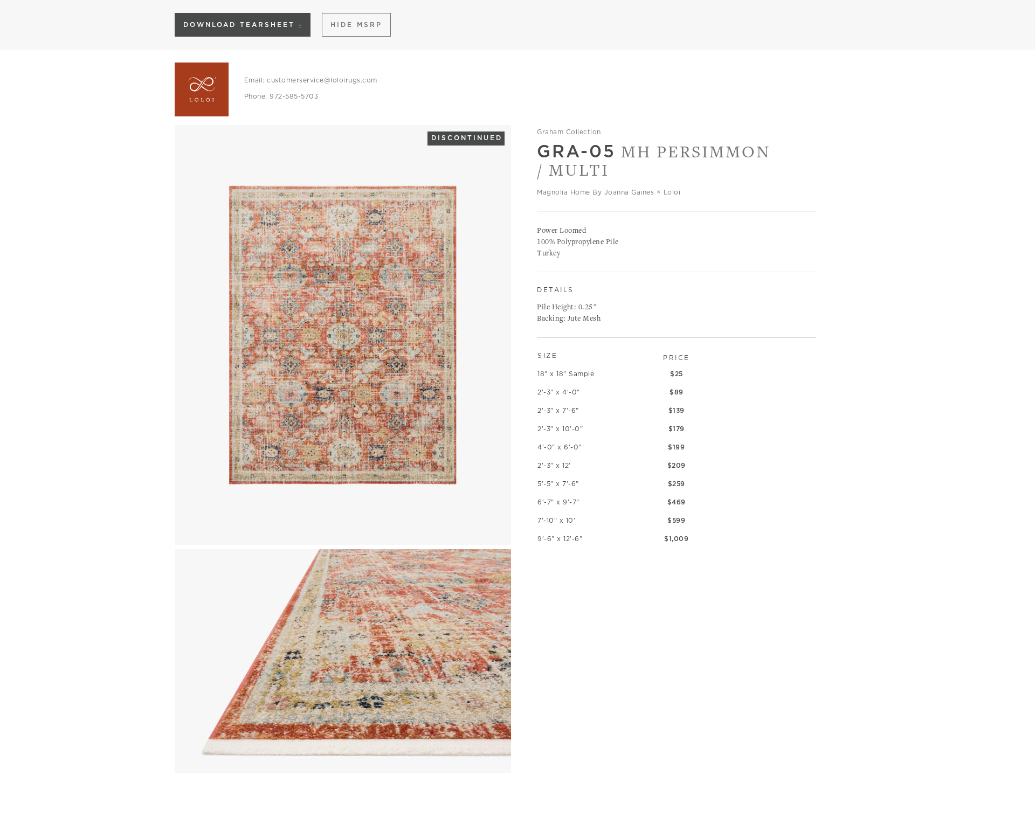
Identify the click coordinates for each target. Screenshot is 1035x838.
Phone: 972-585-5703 (281, 96)
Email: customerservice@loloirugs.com (310, 80)
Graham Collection (569, 132)
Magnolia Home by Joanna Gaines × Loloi (608, 192)
